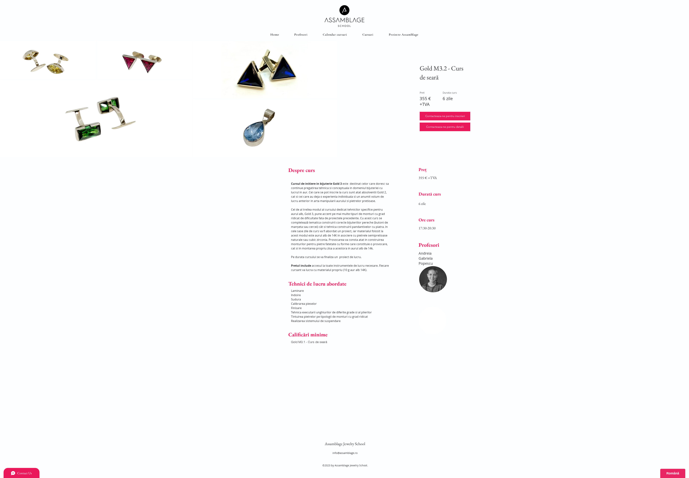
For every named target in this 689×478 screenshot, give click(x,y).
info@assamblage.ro (345, 453)
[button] (367, 34)
